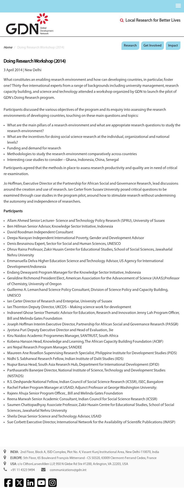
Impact (173, 45)
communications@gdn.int (68, 470)
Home (8, 47)
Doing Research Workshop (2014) (35, 61)
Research (130, 45)
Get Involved (152, 45)
